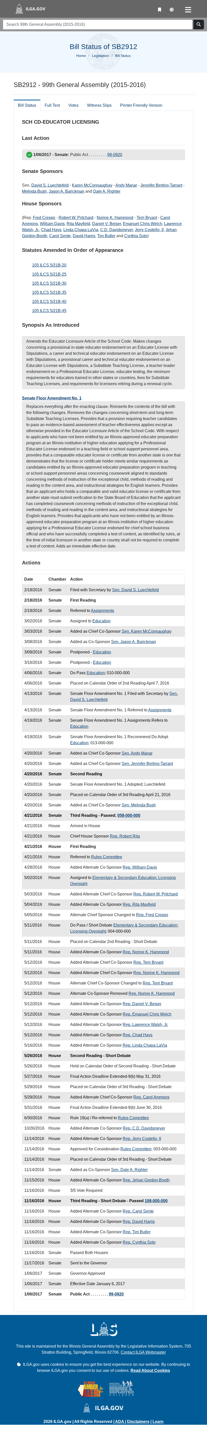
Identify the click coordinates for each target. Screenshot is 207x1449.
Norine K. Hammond (115, 217)
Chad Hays (51, 230)
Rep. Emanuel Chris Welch (147, 1014)
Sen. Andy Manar (137, 753)
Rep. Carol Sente (138, 1211)
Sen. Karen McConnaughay (146, 631)
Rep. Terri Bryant (148, 962)
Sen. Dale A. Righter (129, 1170)
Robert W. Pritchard (76, 217)
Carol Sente (60, 236)
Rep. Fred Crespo (152, 915)
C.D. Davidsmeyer (116, 230)
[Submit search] (198, 24)
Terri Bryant (147, 217)
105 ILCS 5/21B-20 (49, 265)
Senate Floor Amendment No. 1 (52, 398)
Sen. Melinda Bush (139, 805)
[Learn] (159, 10)
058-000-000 (128, 815)
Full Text (52, 105)
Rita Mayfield (78, 224)
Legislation (100, 56)
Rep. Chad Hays (137, 1035)
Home (81, 56)
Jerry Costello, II (149, 230)
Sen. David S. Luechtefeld (135, 590)
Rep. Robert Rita (125, 836)
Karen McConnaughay (92, 185)
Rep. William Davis (140, 867)
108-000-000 (156, 1201)
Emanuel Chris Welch (142, 224)
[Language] (171, 10)
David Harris (84, 236)
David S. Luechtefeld (50, 185)
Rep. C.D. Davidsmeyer (144, 1128)
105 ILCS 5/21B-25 (49, 274)
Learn (158, 1421)
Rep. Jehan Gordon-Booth (146, 1180)
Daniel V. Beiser (106, 224)
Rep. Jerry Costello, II (142, 1138)
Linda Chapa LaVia (80, 230)
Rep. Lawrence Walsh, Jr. (145, 1024)
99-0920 (114, 154)
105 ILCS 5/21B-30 (49, 283)
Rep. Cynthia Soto (139, 1242)
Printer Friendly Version (141, 105)
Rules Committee (106, 857)
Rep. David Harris (139, 1221)
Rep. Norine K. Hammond (146, 952)
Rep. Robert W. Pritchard (155, 894)
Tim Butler (106, 236)
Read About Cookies (150, 1370)
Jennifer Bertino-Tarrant (161, 185)
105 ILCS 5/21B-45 (49, 311)
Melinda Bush (34, 191)
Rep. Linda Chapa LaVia (145, 1045)
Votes (73, 105)
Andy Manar (126, 185)
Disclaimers (138, 1421)
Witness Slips (99, 105)
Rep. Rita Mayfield (139, 904)
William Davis (52, 224)
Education (101, 621)
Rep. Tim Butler (136, 1232)
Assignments (102, 610)
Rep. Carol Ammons (151, 1097)
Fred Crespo (44, 217)
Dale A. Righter (106, 191)
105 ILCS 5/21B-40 (49, 301)
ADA (120, 1421)
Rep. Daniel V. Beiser (142, 1004)
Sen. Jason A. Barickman (133, 642)
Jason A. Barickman (66, 191)
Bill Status (27, 105)
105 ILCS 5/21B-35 (49, 292)
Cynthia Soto (135, 236)
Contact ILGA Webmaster (143, 1352)
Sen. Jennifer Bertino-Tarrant (147, 763)
